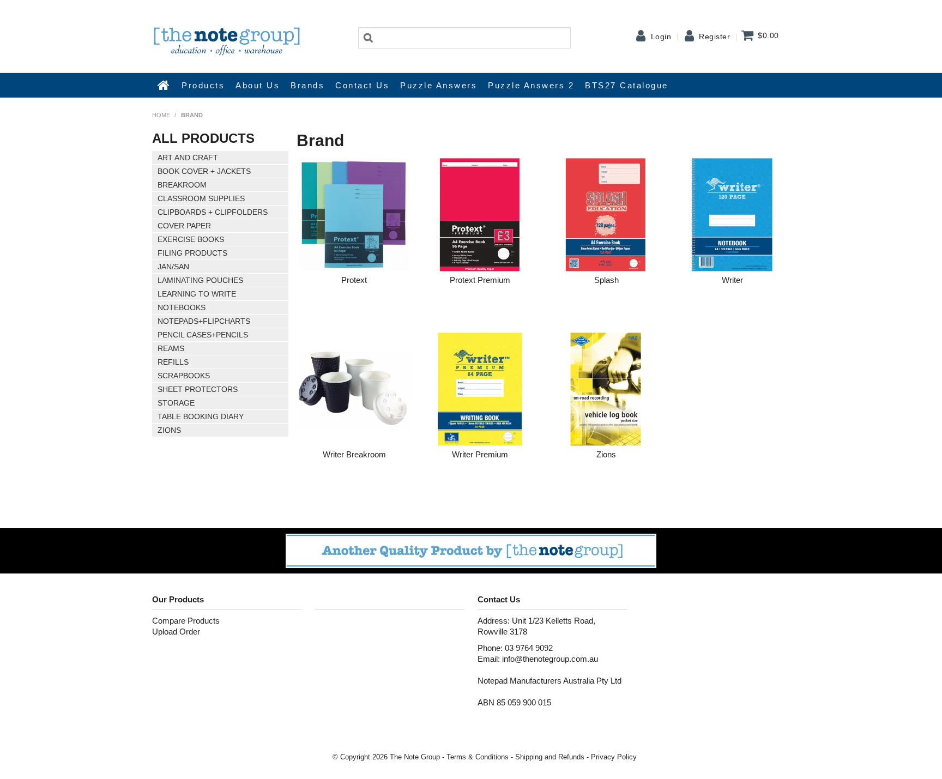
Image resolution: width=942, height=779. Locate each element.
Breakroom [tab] (182, 184)
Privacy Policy (614, 757)
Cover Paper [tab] (184, 225)
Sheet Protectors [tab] (198, 389)
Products (203, 85)
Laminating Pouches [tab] (200, 280)
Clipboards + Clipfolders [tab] (213, 212)
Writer (732, 280)
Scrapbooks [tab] (184, 375)
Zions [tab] (169, 430)
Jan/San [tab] (173, 266)
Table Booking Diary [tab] (201, 416)
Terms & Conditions (477, 757)
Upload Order (176, 631)
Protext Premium (480, 280)
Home (164, 85)
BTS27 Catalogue (626, 85)
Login (661, 36)
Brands (307, 85)
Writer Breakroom (354, 454)
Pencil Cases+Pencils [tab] (203, 334)
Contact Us (362, 85)
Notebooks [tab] (182, 307)
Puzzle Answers (438, 85)
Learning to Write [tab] (197, 293)
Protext (354, 280)
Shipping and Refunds (549, 757)
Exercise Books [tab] (191, 239)
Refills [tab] (173, 362)
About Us (257, 85)
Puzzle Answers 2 (531, 85)
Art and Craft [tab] (188, 157)
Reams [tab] (171, 348)
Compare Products (186, 620)
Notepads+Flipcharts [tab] (204, 321)
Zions (606, 454)
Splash (606, 280)
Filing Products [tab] (192, 253)
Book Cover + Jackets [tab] (204, 171)
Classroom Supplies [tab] (201, 198)
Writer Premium (480, 454)
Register (714, 36)
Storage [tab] (176, 402)
